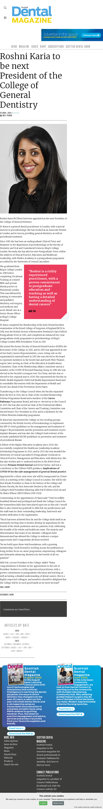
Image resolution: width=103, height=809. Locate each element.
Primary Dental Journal (20, 465)
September (5, 648)
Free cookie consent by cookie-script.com (88, 807)
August (6, 634)
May (22, 634)
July (12, 634)
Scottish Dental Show (78, 46)
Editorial (8, 757)
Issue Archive (10, 744)
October (26, 644)
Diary (43, 46)
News (14, 46)
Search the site (11, 764)
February (15, 637)
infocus (16, 113)
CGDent (7, 587)
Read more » (16, 728)
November (17, 644)
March (8, 637)
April (28, 634)
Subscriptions (56, 46)
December (8, 644)
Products (8, 761)
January (24, 637)
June (17, 634)
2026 (17, 631)
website (49, 789)
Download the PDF (20, 733)
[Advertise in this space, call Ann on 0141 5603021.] (72, 39)
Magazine (24, 46)
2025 (17, 641)
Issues (34, 46)
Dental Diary (10, 754)
